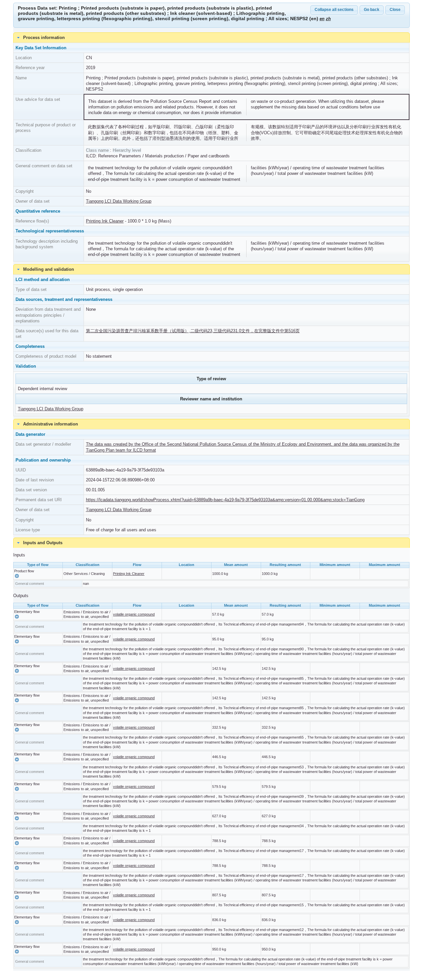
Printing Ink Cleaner (105, 221)
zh (328, 18)
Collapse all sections (334, 9)
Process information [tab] (44, 37)
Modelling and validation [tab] (48, 269)
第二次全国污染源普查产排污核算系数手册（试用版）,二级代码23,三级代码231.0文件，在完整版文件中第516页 (193, 330)
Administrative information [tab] (50, 424)
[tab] (211, 543)
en (322, 18)
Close (395, 9)
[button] (16, 576)
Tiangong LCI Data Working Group (118, 201)
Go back (371, 9)
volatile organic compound (134, 614)
